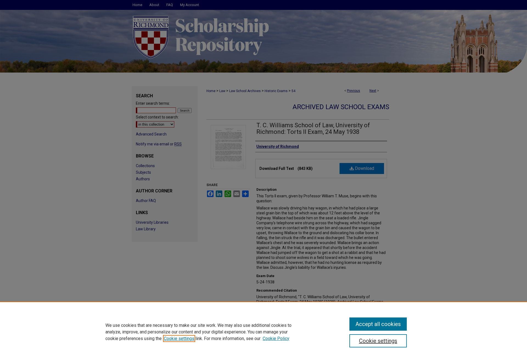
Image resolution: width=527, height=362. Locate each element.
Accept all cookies (378, 324)
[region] (263, 332)
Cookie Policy (276, 338)
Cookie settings (179, 338)
